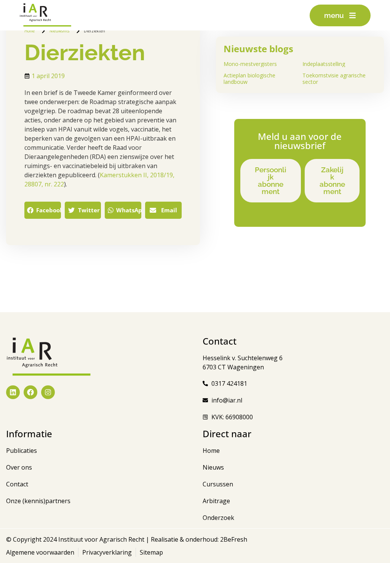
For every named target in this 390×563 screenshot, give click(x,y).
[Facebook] (30, 392)
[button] (42, 210)
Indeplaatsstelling (323, 63)
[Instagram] (48, 392)
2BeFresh (233, 539)
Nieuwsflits (59, 31)
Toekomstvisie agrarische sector (334, 78)
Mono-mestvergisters (250, 63)
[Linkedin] (13, 392)
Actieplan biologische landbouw (249, 78)
